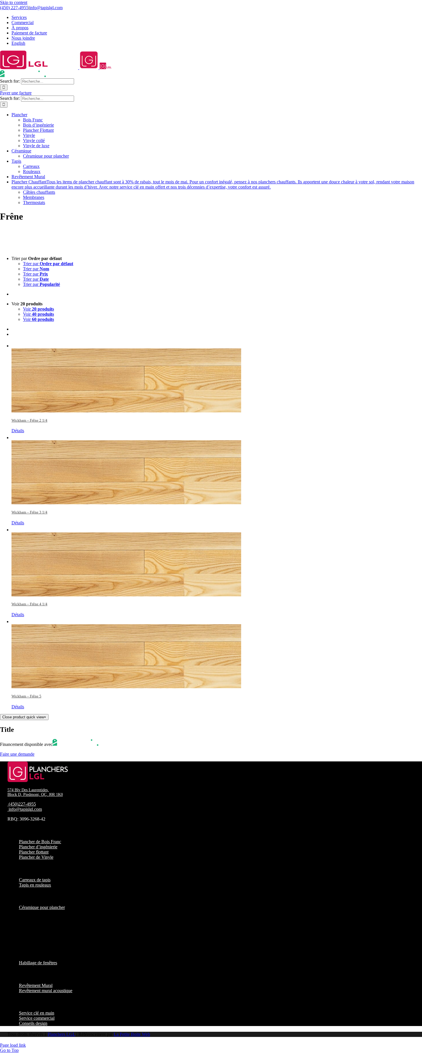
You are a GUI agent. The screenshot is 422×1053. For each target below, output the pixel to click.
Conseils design (33, 1023)
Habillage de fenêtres (38, 962)
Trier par (48, 263)
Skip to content (13, 2)
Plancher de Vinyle (36, 857)
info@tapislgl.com (46, 7)
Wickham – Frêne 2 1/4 (29, 420)
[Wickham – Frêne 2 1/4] (216, 377)
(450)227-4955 (22, 804)
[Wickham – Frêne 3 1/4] (216, 468)
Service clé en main (36, 1013)
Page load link (13, 1045)
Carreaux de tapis (35, 879)
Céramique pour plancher (42, 907)
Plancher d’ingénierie (38, 846)
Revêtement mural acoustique (45, 990)
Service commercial (37, 1018)
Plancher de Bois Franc (40, 841)
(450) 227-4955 (14, 7)
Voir (38, 309)
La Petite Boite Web (132, 1034)
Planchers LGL (61, 1034)
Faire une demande (17, 754)
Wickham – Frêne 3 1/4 (29, 512)
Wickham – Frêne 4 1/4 (29, 604)
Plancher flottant (34, 852)
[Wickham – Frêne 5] (216, 652)
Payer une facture (16, 92)
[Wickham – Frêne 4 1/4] (216, 560)
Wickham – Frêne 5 (26, 696)
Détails (17, 430)
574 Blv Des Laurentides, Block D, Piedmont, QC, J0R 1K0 (35, 792)
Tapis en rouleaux (35, 885)
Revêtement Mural (36, 985)
